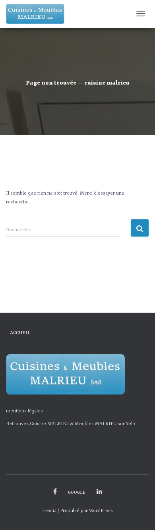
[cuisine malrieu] (35, 14)
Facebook (55, 492)
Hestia (49, 511)
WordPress (101, 511)
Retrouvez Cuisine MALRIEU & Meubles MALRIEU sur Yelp (70, 424)
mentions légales (24, 411)
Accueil (20, 333)
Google (76, 492)
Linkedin (99, 492)
